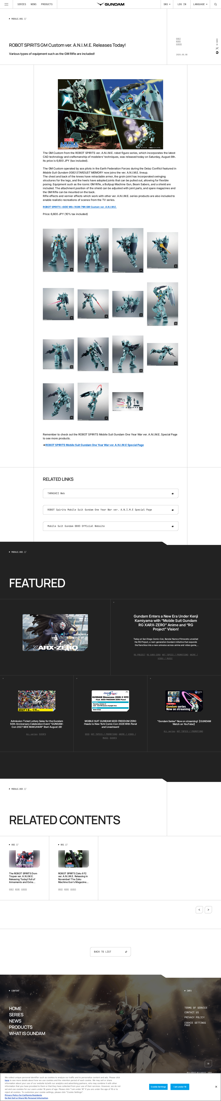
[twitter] (216, 48)
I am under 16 (180, 1087)
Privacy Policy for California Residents (23, 1095)
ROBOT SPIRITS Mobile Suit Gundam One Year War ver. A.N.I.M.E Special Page (94, 445)
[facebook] (217, 52)
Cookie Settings (158, 1087)
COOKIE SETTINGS (198, 1024)
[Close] (216, 1086)
